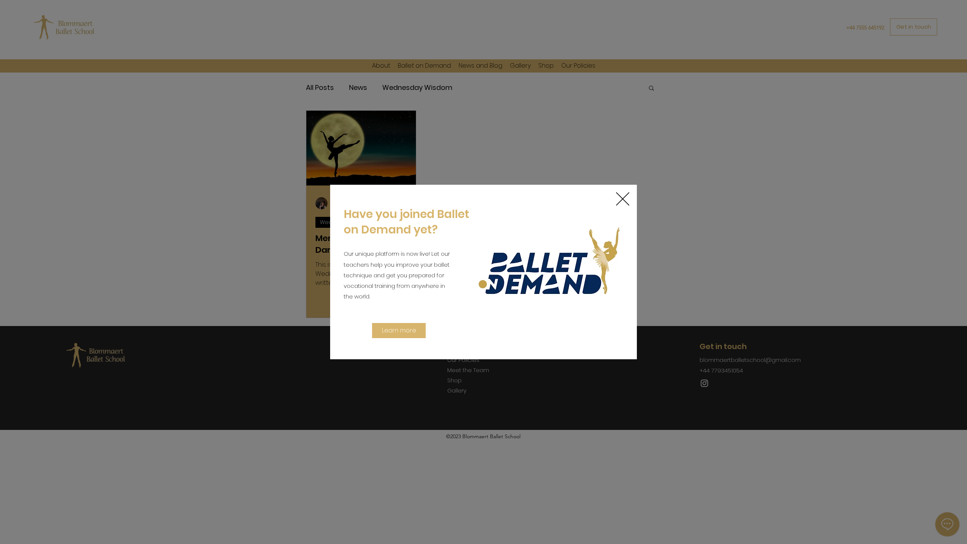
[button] (622, 199)
